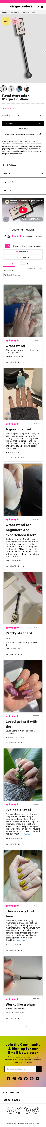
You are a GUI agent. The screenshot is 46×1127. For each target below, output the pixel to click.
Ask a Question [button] (24, 257)
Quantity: (6, 115)
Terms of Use (22, 1124)
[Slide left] (2, 51)
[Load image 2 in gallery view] (11, 88)
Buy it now (23, 129)
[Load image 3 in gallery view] (19, 88)
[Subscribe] (38, 1069)
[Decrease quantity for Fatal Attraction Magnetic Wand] (18, 115)
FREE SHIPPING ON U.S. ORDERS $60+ (23, 1)
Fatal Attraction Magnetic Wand (23, 12)
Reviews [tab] (7, 264)
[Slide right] (43, 51)
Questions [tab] (21, 264)
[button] (3, 6)
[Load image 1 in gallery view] (3, 88)
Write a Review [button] (24, 252)
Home (4, 12)
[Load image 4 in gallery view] (27, 88)
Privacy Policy (11, 1124)
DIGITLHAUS (36, 1124)
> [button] (30, 1026)
